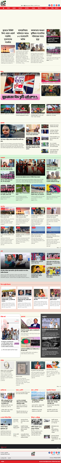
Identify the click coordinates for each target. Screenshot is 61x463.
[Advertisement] (30, 18)
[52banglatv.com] (3, 3)
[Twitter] (54, 5)
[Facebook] (49, 5)
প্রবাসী (46, 8)
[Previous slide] (2, 47)
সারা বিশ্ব (26, 8)
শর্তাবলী (9, 458)
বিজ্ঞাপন (58, 454)
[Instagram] (57, 5)
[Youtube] (52, 5)
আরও (58, 247)
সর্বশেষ (8, 8)
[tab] (23, 63)
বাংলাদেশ (20, 8)
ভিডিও (52, 8)
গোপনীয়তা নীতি (3, 458)
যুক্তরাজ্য (14, 8)
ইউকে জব (40, 8)
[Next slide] (43, 47)
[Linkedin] (59, 5)
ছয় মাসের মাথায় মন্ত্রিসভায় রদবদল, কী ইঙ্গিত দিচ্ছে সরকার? (33, 461)
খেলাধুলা (33, 8)
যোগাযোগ (53, 454)
